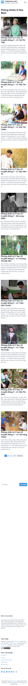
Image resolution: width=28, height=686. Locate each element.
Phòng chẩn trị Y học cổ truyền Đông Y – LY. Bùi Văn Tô (13, 171)
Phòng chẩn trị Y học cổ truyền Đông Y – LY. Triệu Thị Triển (12, 347)
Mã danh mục (4, 664)
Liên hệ (3, 657)
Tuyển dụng (4, 662)
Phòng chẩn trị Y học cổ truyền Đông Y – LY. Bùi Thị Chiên (13, 127)
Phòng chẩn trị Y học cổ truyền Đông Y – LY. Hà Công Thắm (14, 434)
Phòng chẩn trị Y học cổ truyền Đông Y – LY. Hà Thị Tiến (13, 40)
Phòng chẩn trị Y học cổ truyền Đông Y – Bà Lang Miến (12, 216)
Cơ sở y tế (17, 641)
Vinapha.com (11, 1)
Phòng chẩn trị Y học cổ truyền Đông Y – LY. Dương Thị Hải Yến (13, 258)
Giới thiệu (3, 655)
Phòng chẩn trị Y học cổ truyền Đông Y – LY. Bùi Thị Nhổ (13, 392)
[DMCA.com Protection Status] (5, 648)
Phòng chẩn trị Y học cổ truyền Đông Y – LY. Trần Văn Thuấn (12, 303)
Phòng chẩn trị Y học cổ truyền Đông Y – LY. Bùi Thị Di (13, 84)
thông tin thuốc (12, 643)
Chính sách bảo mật (6, 660)
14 (14, 455)
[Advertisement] (14, 470)
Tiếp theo (19, 455)
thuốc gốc (3, 646)
